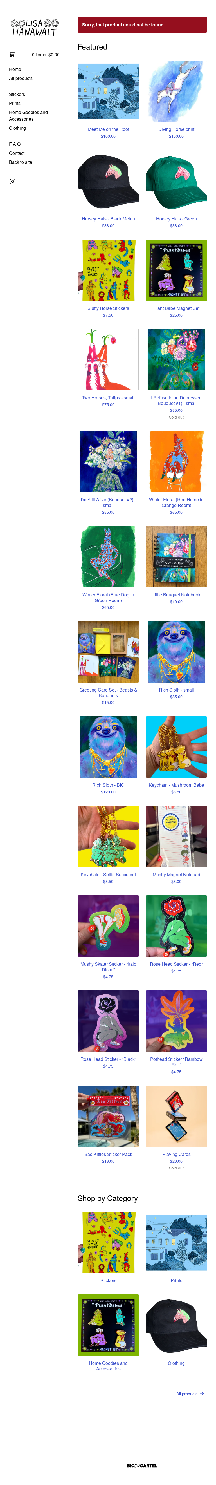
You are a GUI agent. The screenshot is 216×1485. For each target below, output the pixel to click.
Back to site (20, 162)
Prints (15, 103)
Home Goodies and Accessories (28, 115)
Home (15, 69)
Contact (16, 153)
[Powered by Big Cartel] (142, 1466)
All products (21, 78)
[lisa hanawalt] (34, 28)
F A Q (15, 144)
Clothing (17, 128)
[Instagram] (12, 181)
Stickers (17, 94)
